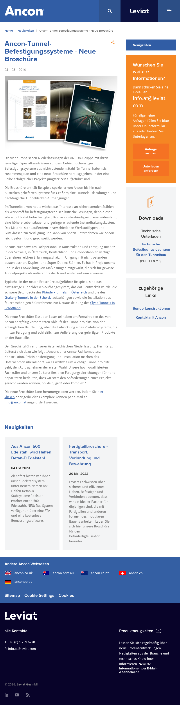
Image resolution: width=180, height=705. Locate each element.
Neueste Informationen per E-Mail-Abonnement (138, 668)
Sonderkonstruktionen (151, 308)
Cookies (66, 595)
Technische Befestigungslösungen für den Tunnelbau (151, 249)
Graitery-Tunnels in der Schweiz (28, 298)
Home (9, 30)
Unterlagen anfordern (150, 168)
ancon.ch (136, 573)
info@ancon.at (15, 402)
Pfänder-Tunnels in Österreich (64, 292)
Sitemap (12, 595)
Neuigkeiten (26, 30)
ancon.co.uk (23, 573)
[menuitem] (6, 695)
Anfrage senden (151, 151)
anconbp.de (23, 582)
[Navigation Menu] (169, 11)
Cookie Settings (39, 595)
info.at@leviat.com (150, 102)
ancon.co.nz (100, 573)
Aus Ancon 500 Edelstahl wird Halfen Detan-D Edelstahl (31, 452)
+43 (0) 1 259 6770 (21, 642)
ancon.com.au (63, 573)
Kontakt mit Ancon (151, 317)
